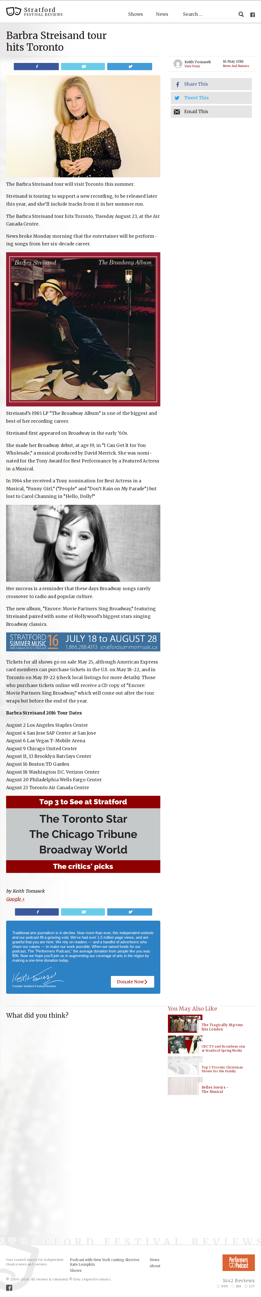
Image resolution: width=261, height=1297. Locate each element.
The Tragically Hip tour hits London (222, 1027)
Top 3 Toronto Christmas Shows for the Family (222, 1069)
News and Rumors (236, 66)
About (155, 1266)
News (162, 14)
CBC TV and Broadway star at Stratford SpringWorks (224, 1048)
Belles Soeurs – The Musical (215, 1089)
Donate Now (130, 982)
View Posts (192, 66)
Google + (15, 899)
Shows (135, 14)
